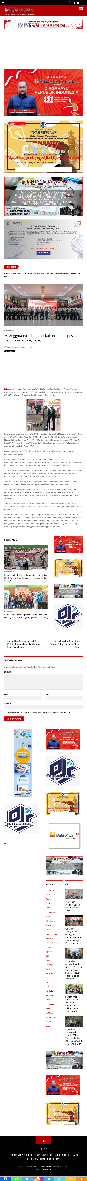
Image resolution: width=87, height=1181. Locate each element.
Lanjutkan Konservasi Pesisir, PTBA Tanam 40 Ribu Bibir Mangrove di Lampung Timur (73, 1036)
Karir (75, 1154)
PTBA (48, 1008)
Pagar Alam (50, 973)
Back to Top (44, 1141)
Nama (6, 694)
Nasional (49, 947)
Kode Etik (66, 1154)
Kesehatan (50, 925)
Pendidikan (50, 991)
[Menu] (3, 2)
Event (48, 917)
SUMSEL (49, 1013)
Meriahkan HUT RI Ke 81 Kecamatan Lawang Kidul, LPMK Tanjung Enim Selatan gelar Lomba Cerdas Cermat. (26, 578)
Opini (48, 969)
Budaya (49, 903)
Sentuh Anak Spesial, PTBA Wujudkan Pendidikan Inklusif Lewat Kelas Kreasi (71, 1004)
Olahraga (49, 965)
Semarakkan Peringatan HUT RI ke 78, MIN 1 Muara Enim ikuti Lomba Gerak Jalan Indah (22, 643)
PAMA (48, 987)
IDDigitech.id (46, 1169)
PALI (47, 982)
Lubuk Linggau (51, 934)
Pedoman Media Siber (19, 1154)
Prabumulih (50, 1004)
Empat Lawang (51, 912)
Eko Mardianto (13, 347)
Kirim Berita (32, 1158)
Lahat (48, 930)
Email (47, 694)
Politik (48, 1000)
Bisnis (48, 899)
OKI (47, 956)
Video (48, 1026)
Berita (48, 895)
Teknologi (49, 1022)
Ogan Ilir (49, 952)
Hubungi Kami (53, 1158)
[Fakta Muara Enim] (19, 11)
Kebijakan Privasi (39, 1154)
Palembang (50, 978)
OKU (48, 960)
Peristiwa (49, 995)
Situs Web (7, 703)
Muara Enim (9, 331)
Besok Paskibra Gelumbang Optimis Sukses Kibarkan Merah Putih (66, 643)
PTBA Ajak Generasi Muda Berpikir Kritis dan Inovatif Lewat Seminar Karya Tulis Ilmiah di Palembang (73, 970)
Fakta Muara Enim (46, 1166)
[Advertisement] (43, 50)
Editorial (49, 908)
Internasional (50, 921)
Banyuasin (50, 890)
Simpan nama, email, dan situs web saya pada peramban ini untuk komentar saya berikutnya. (38, 712)
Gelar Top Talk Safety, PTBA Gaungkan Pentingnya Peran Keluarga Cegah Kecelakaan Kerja (73, 936)
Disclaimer (55, 1154)
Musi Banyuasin (52, 943)
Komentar (8, 672)
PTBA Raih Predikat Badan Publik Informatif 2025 (73, 906)
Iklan (43, 1158)
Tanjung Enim (51, 1017)
